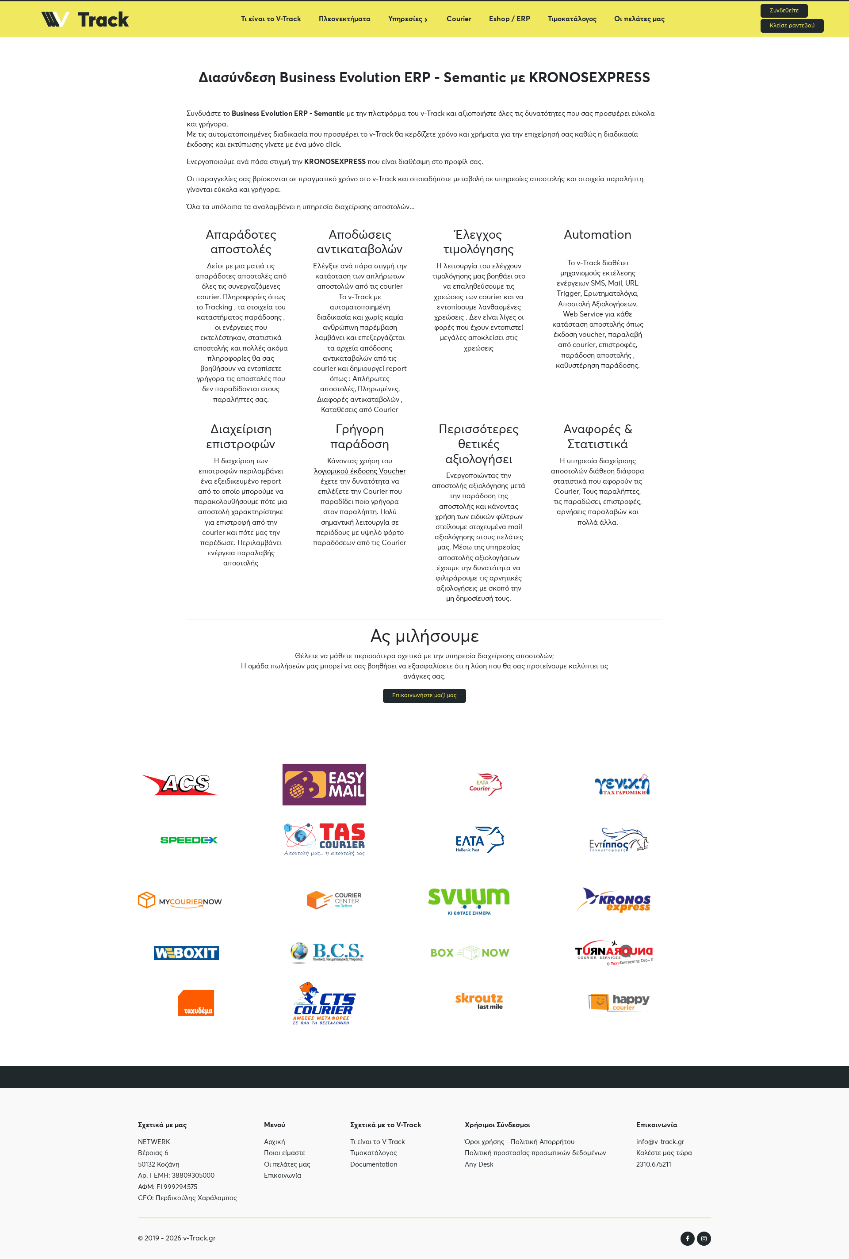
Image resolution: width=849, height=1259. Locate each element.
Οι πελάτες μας (639, 19)
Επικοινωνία (282, 1175)
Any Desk (479, 1164)
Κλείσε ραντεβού (792, 26)
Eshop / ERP (509, 19)
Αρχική (274, 1142)
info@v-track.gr (660, 1142)
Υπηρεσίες (405, 19)
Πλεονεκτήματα (345, 19)
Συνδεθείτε (784, 11)
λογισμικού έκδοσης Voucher (360, 471)
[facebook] (688, 1239)
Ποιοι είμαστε (284, 1153)
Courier (459, 19)
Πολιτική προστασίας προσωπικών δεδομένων (535, 1153)
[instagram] (704, 1239)
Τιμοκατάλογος (572, 19)
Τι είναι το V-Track (271, 19)
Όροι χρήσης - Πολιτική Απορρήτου (519, 1142)
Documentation (374, 1164)
